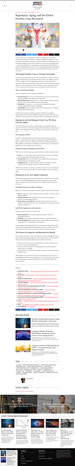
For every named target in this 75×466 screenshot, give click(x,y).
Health (22, 12)
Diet (22, 453)
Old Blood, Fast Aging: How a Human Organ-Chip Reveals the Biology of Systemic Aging (37, 433)
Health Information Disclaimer (45, 458)
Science (38, 12)
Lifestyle (25, 12)
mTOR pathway (29, 371)
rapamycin (18, 372)
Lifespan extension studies (30, 369)
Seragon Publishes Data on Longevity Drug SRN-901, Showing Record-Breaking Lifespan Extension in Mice (21, 434)
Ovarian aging (37, 371)
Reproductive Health (27, 372)
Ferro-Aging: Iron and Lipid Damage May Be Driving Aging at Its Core (51, 432)
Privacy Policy (42, 456)
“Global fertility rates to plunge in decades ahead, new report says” (38, 304)
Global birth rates (35, 368)
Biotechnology (18, 12)
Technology (23, 463)
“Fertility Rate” (32, 306)
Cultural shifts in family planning (48, 364)
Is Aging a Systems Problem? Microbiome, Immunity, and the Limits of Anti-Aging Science (43, 333)
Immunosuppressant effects (47, 368)
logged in (23, 391)
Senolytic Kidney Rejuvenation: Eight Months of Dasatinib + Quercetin (45, 320)
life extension (19, 369)
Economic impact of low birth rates (34, 366)
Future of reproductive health (22, 368)
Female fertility (47, 366)
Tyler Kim (30, 378)
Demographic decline (20, 366)
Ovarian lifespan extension (48, 371)
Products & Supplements (32, 12)
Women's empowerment (21, 374)
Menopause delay (20, 371)
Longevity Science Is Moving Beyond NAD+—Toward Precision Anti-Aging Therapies (45, 348)
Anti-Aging (18, 364)
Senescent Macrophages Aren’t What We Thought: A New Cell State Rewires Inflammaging (67, 434)
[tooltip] (71, 5)
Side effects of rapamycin (38, 372)
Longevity (40, 369)
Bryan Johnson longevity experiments (31, 364)
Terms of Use (42, 453)
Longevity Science (47, 369)
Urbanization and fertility (51, 372)
